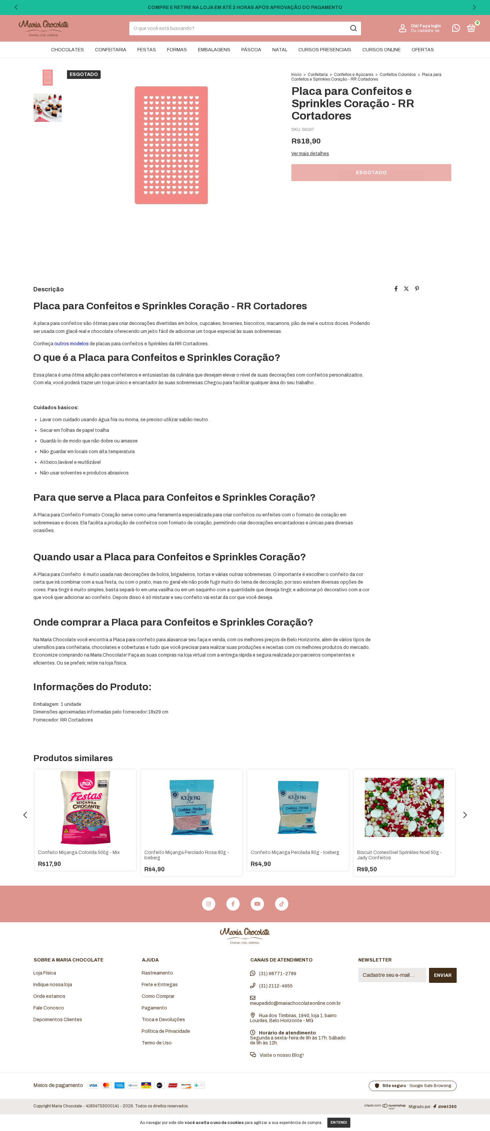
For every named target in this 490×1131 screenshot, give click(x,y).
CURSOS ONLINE (381, 49)
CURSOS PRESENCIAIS (324, 49)
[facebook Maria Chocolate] (233, 904)
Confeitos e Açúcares (353, 74)
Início (296, 74)
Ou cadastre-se (425, 30)
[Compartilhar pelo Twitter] (406, 289)
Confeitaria (318, 74)
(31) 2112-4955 (275, 986)
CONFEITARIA (110, 49)
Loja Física (44, 973)
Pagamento (154, 1007)
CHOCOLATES (67, 49)
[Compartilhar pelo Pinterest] (417, 289)
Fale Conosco (48, 1007)
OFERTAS (423, 49)
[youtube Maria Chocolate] (257, 904)
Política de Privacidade (166, 1031)
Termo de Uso (157, 1042)
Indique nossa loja (52, 984)
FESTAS (146, 49)
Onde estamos (49, 996)
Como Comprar (158, 996)
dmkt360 (447, 1106)
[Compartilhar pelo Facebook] (396, 289)
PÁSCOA (251, 49)
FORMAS (177, 49)
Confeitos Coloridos (398, 74)
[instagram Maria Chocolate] (208, 904)
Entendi (339, 1122)
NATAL (279, 49)
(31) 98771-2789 (277, 973)
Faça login (430, 26)
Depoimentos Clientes (57, 1019)
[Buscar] (353, 28)
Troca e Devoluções (163, 1019)
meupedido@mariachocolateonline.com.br (295, 1003)
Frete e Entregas (160, 984)
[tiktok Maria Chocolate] (281, 904)
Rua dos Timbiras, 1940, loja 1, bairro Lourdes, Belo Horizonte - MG (293, 1018)
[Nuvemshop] (385, 1108)
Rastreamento (157, 973)
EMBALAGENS (214, 49)
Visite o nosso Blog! (281, 1055)
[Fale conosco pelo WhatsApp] (456, 29)
